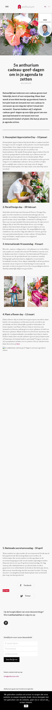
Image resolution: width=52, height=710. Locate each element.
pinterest (11, 623)
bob (22, 83)
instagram (17, 623)
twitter (26, 595)
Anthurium (26, 6)
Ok (26, 706)
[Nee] (48, 700)
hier (18, 344)
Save (7, 590)
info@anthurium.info (11, 676)
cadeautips (27, 83)
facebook (26, 585)
